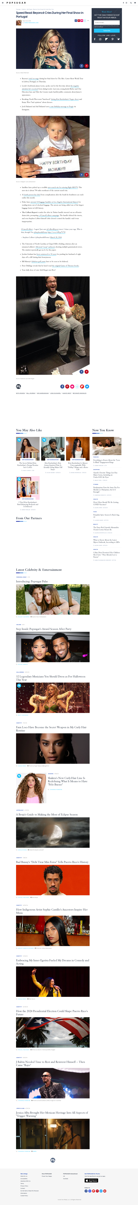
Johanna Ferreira (56, 789)
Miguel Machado (23, 897)
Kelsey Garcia (23, 664)
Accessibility (24, 1178)
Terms (105, 25)
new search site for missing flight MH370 (63, 187)
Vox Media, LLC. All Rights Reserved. (71, 1199)
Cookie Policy (24, 1195)
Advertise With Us (25, 1181)
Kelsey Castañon (23, 616)
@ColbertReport (52, 229)
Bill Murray (30, 393)
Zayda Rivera (22, 850)
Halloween (20, 672)
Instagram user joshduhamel (27, 181)
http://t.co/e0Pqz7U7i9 (56, 232)
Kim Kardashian (43, 393)
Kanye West (67, 393)
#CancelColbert (27, 229)
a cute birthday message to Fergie (61, 107)
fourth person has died (32, 195)
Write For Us (24, 1176)
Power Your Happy (47, 1176)
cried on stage (34, 79)
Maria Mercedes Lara (31, 22)
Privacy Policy (111, 25)
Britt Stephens (23, 715)
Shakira (50, 773)
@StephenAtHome (40, 232)
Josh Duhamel (55, 393)
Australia (65, 1178)
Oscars (18, 624)
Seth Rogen (20, 393)
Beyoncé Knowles (79, 393)
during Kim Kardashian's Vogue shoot (65, 99)
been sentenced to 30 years (46, 254)
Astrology (20, 810)
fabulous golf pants (39, 261)
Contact (23, 1188)
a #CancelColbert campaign (49, 215)
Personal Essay (21, 577)
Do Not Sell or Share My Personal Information (29, 1192)
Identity (19, 723)
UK (64, 1176)
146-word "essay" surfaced (45, 247)
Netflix (34, 1151)
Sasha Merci (22, 766)
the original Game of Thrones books (65, 266)
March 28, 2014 (56, 237)
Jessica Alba (20, 1108)
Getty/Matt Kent (24, 72)
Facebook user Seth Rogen (27, 378)
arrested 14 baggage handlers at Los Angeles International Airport (54, 202)
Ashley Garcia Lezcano (26, 948)
